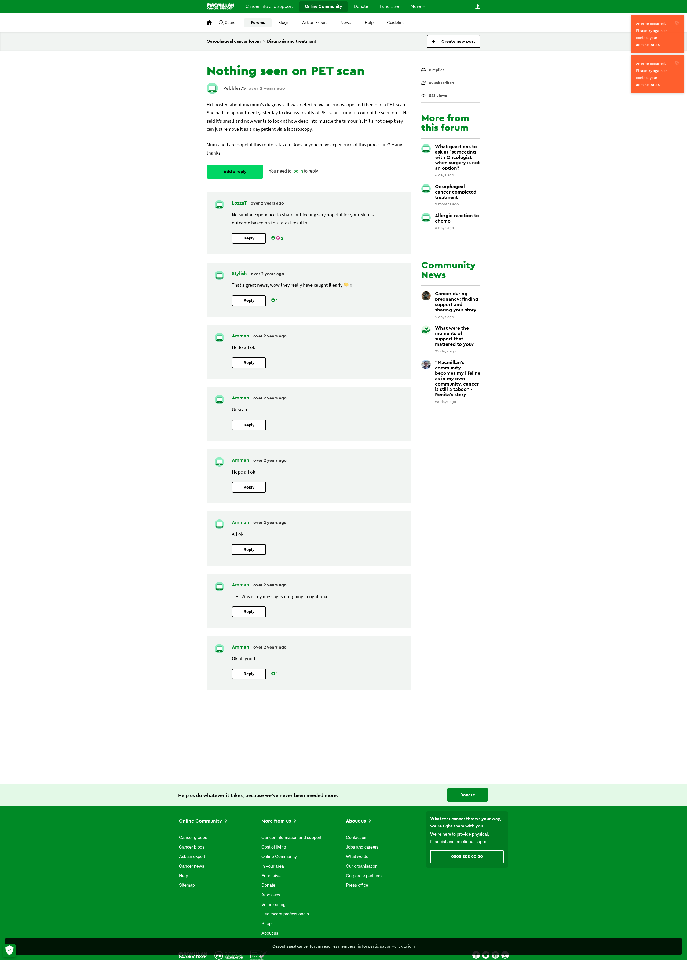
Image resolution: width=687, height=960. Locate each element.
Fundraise (389, 6)
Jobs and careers (362, 847)
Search (231, 23)
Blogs (283, 23)
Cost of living (273, 847)
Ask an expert (192, 857)
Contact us (356, 838)
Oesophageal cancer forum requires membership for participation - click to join (343, 946)
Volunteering (273, 905)
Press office (357, 885)
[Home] (220, 6)
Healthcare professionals (285, 914)
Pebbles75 (234, 88)
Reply (249, 238)
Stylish (240, 273)
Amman (241, 335)
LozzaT (240, 203)
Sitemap (187, 885)
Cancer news (191, 866)
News (346, 23)
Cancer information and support (291, 838)
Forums (258, 23)
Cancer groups (193, 838)
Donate (361, 6)
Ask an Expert (314, 23)
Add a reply (235, 171)
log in (298, 171)
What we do (357, 857)
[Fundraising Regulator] (229, 955)
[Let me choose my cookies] (9, 950)
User (477, 6)
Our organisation (362, 866)
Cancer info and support (269, 6)
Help (369, 23)
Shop (266, 924)
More (416, 6)
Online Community (323, 6)
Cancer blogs (191, 847)
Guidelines (397, 23)
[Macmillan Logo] (193, 955)
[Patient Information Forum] (259, 955)
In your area (272, 866)
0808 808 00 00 (467, 856)
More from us (276, 821)
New (453, 41)
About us (269, 934)
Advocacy (270, 895)
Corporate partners (364, 876)
